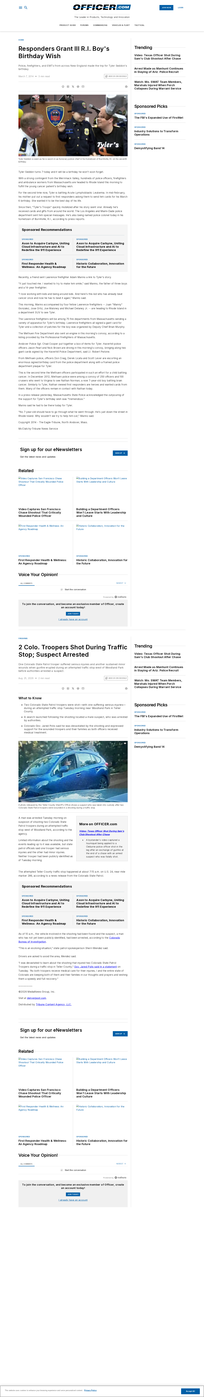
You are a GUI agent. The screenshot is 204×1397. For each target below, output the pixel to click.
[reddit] (78, 86)
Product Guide (68, 25)
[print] (126, 86)
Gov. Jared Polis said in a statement (95, 969)
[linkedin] (68, 86)
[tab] (26, 583)
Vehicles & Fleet (121, 25)
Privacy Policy (90, 1390)
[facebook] (63, 86)
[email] (83, 86)
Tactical (139, 25)
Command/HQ (100, 25)
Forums (84, 25)
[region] (73, 590)
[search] (26, 8)
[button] (20, 8)
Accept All (190, 1391)
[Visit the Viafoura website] (120, 597)
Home (21, 40)
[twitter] (73, 86)
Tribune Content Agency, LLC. (54, 1007)
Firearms (23, 638)
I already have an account (73, 619)
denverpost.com (36, 1000)
